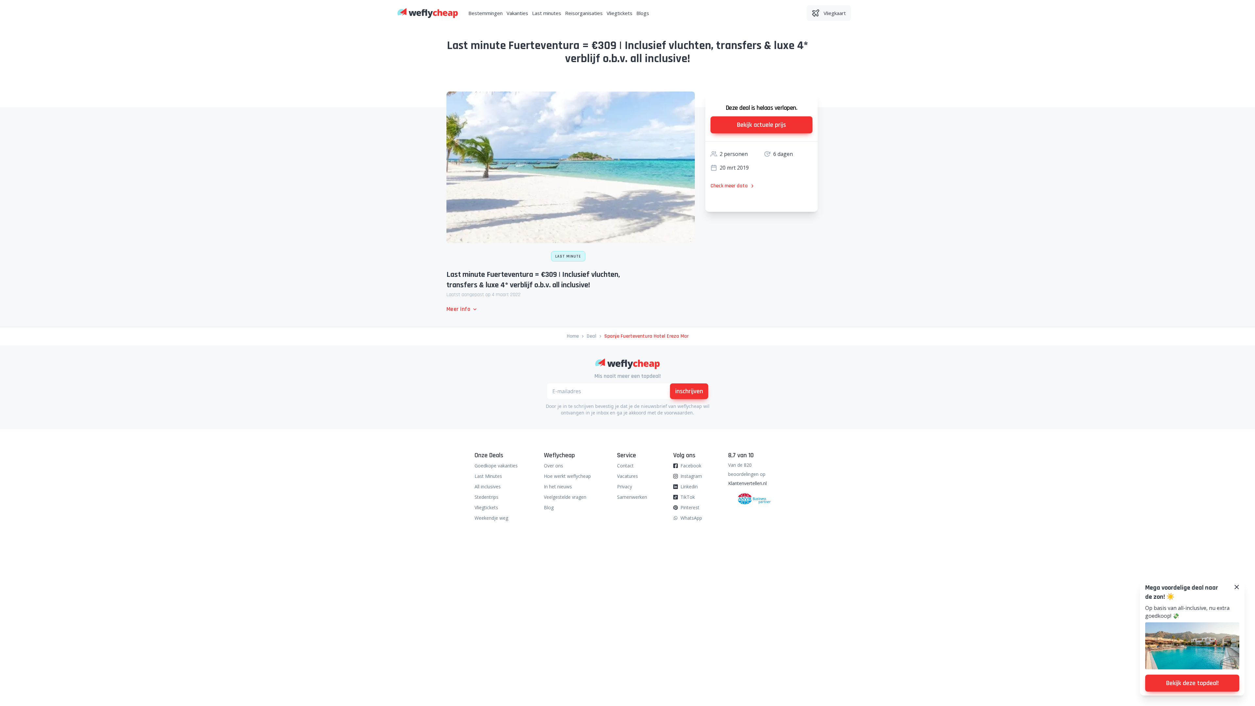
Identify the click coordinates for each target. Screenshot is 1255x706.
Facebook (690, 465)
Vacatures (627, 476)
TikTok (687, 497)
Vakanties (517, 13)
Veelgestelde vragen (565, 497)
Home (573, 336)
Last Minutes (488, 476)
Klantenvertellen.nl (747, 483)
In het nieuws (558, 486)
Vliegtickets (619, 13)
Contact (625, 465)
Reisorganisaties (584, 13)
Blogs (642, 13)
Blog (549, 507)
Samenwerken (632, 497)
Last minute (568, 256)
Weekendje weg (491, 518)
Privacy (624, 486)
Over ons (553, 465)
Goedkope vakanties (496, 465)
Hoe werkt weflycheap (567, 476)
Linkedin (689, 486)
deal (591, 336)
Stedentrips (486, 497)
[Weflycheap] (427, 13)
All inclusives (488, 486)
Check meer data (729, 185)
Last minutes (546, 13)
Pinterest (689, 507)
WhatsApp (691, 518)
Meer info (458, 309)
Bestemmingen (485, 13)
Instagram (691, 476)
